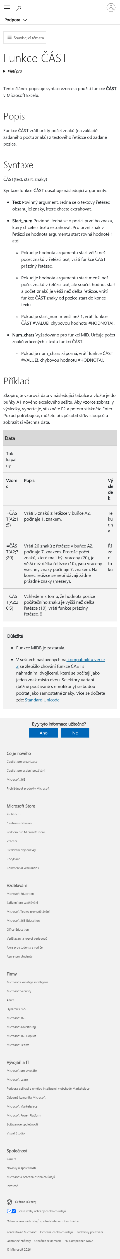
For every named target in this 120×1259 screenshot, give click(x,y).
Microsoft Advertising (21, 1027)
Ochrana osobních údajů (56, 1232)
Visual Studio (16, 1133)
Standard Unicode (42, 700)
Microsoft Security (19, 991)
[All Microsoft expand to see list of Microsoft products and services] (7, 7)
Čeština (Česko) (25, 1202)
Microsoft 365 (16, 779)
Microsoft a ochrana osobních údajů (31, 1177)
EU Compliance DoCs (78, 1241)
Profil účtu (13, 814)
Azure (11, 1000)
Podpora (12, 19)
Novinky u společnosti (21, 1168)
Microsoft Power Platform (24, 1115)
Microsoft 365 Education (23, 920)
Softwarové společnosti (22, 1124)
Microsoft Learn (17, 1079)
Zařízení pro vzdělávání (22, 902)
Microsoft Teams (18, 1045)
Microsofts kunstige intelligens (27, 982)
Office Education (18, 929)
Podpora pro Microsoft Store (26, 832)
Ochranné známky (19, 1241)
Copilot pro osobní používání (26, 770)
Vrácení (12, 841)
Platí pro (15, 71)
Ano (43, 733)
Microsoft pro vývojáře (22, 1070)
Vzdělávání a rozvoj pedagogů (27, 938)
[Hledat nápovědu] (19, 7)
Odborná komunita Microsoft (26, 1097)
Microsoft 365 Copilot (21, 1036)
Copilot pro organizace (22, 761)
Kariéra (11, 1159)
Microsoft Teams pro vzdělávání (28, 911)
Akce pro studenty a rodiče (25, 947)
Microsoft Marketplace (22, 1106)
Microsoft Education (20, 893)
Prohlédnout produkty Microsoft (28, 788)
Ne (75, 733)
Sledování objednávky (21, 850)
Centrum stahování (19, 823)
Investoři (12, 1186)
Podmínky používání (89, 1232)
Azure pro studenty (19, 956)
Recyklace (13, 859)
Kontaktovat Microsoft (22, 1232)
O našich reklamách (47, 1241)
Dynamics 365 (16, 1009)
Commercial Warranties (23, 868)
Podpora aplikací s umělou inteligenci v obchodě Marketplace (48, 1088)
